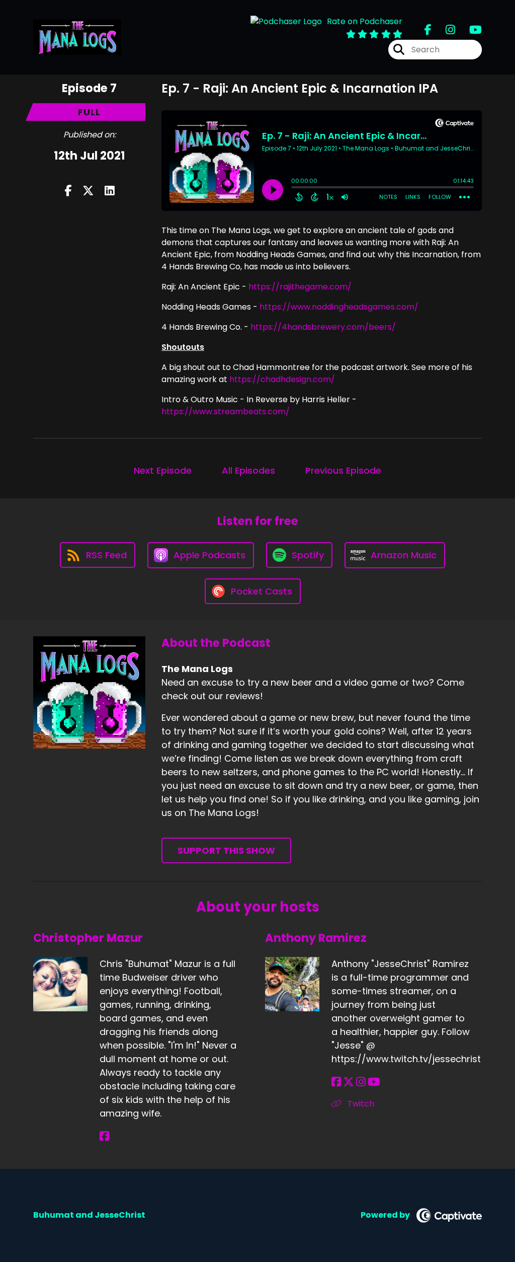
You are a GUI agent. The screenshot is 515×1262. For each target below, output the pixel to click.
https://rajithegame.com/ (300, 286)
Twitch (360, 1103)
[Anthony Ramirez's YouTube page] (374, 1082)
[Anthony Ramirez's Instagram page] (361, 1082)
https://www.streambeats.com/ (225, 411)
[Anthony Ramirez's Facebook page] (336, 1082)
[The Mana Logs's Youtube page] (469, 30)
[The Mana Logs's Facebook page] (428, 30)
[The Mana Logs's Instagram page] (444, 30)
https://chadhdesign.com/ (282, 379)
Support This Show (226, 850)
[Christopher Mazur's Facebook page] (104, 1136)
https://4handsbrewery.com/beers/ (323, 327)
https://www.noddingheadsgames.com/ (339, 307)
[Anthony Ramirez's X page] (348, 1082)
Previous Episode (343, 470)
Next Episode (163, 470)
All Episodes (248, 470)
